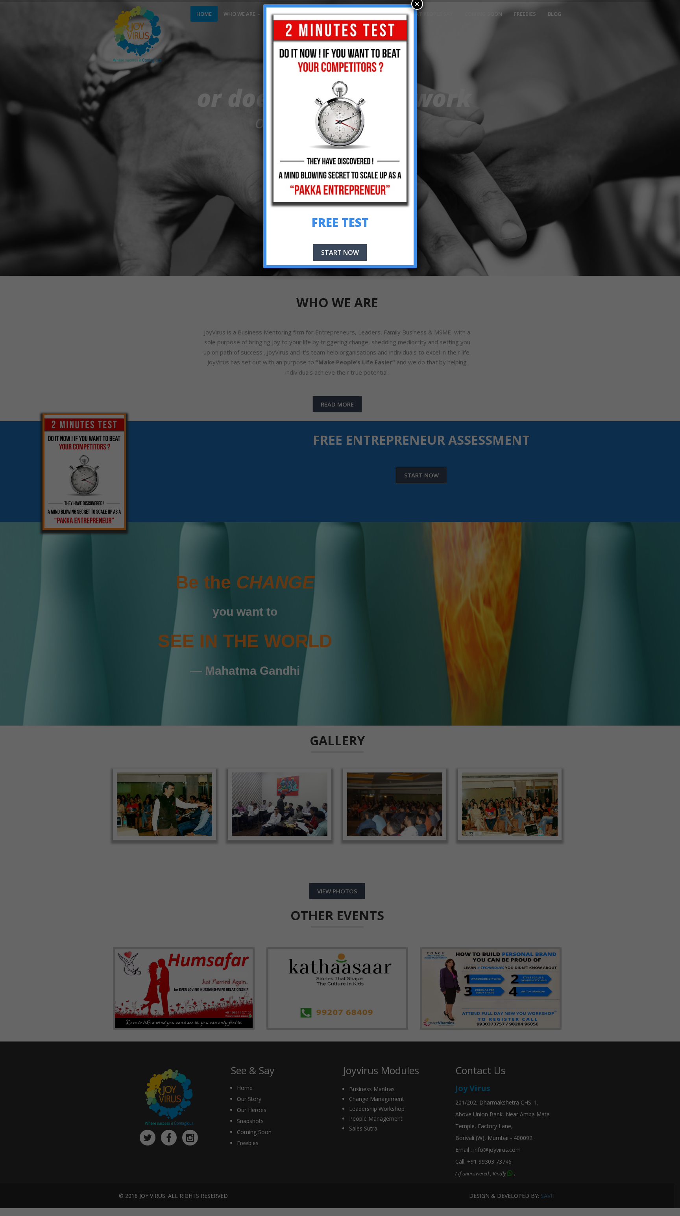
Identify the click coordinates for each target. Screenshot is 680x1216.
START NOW (340, 252)
